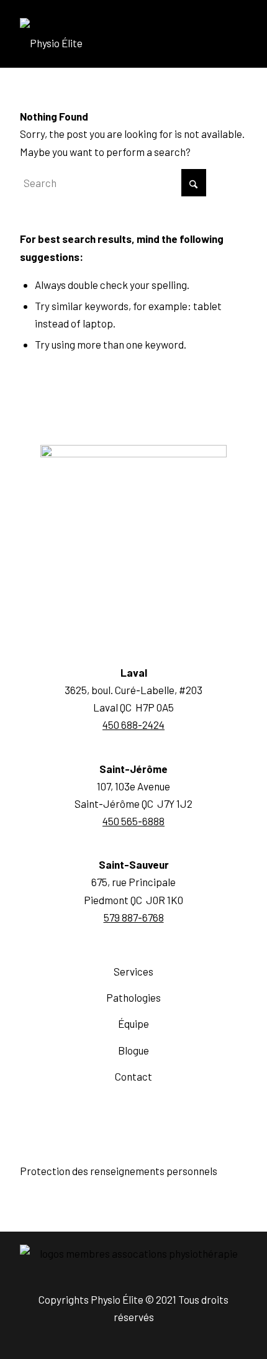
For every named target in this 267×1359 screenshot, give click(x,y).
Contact (133, 1076)
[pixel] (110, 43)
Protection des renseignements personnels (118, 1171)
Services (133, 971)
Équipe (133, 1023)
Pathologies (133, 997)
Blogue (133, 1050)
